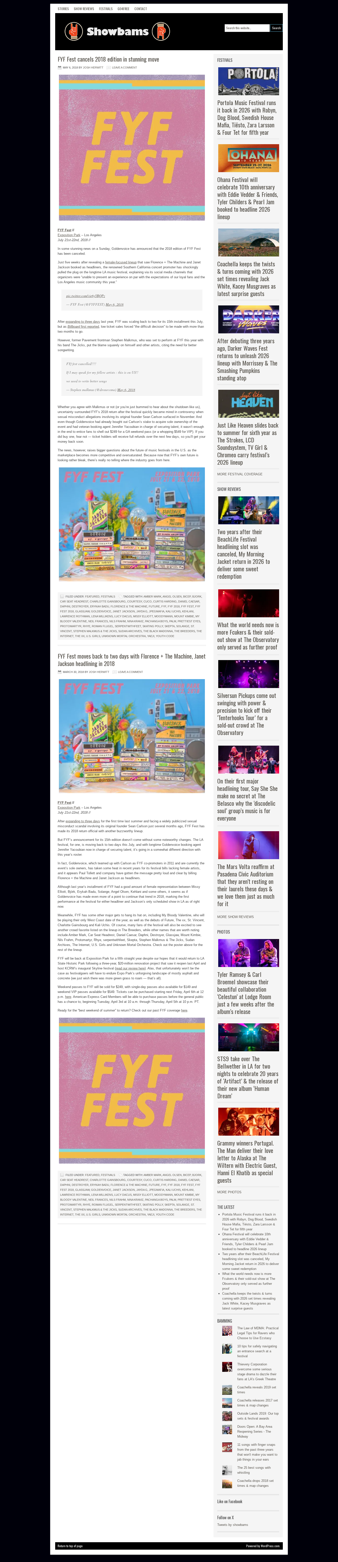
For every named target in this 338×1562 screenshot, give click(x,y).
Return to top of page (70, 1546)
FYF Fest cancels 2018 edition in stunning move (108, 58)
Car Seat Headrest (74, 601)
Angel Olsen (172, 596)
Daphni (65, 606)
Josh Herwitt (93, 67)
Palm (172, 621)
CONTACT (140, 8)
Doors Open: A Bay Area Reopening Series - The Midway (254, 1431)
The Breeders (184, 631)
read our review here (130, 968)
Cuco (148, 601)
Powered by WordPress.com (263, 1546)
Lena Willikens (102, 616)
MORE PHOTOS (229, 1192)
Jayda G (141, 611)
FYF (163, 606)
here (68, 997)
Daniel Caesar (188, 601)
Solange (182, 626)
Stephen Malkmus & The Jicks (95, 631)
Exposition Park (69, 235)
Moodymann (163, 616)
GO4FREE (123, 8)
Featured (92, 596)
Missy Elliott (143, 616)
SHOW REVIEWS (84, 8)
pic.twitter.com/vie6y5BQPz (85, 295)
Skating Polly (153, 626)
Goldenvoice (101, 611)
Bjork (196, 596)
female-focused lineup (121, 262)
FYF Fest (64, 230)
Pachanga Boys (156, 621)
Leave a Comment (124, 67)
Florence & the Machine (129, 606)
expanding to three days (83, 321)
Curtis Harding (165, 601)
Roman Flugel (102, 626)
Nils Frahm (117, 621)
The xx (80, 636)
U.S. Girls (93, 636)
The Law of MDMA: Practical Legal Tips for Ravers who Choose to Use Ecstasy (258, 1333)
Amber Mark (152, 596)
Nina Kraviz (135, 621)
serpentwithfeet (128, 626)
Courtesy (134, 601)
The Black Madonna (158, 631)
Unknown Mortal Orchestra (124, 636)
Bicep (187, 596)
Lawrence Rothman (75, 616)
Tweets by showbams (232, 1525)
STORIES (63, 8)
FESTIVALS (106, 8)
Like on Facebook (229, 1501)
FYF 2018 (174, 606)
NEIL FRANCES (98, 621)
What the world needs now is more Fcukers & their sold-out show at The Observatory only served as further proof (248, 635)
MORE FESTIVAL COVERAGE (240, 474)
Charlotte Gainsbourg (108, 601)
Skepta (170, 626)
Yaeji (150, 636)
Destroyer (80, 606)
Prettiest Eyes (189, 621)
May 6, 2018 (114, 304)
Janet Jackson (124, 611)
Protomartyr (70, 626)
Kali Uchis (173, 611)
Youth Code (165, 636)
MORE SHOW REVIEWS (235, 917)
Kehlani (187, 611)
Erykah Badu (99, 606)
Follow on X (225, 1517)
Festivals (108, 596)
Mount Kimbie (184, 616)
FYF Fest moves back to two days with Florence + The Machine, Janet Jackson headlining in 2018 (132, 659)
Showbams (92, 31)
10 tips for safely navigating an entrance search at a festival (257, 1351)
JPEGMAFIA (156, 611)
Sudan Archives (130, 631)
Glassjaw (82, 611)
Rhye (86, 626)
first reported (83, 326)
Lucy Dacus (123, 616)
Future (154, 606)
